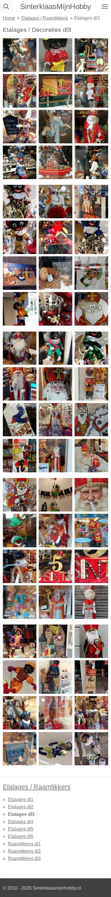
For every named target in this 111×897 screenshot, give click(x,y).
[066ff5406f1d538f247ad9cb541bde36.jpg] (20, 566)
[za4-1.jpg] (55, 237)
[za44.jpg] (91, 309)
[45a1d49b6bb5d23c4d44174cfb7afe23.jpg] (20, 530)
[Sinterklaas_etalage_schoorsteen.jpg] (91, 677)
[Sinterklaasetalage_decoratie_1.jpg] (20, 748)
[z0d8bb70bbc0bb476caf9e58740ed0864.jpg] (91, 455)
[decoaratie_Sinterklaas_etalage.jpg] (91, 748)
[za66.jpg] (55, 348)
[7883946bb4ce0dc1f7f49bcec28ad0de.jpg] (55, 602)
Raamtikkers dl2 (24, 851)
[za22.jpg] (20, 309)
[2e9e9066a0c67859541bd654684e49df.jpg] (55, 91)
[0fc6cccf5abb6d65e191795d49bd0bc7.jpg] (20, 91)
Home (9, 17)
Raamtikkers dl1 (24, 843)
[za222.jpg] (20, 420)
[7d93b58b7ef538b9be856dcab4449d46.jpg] (91, 495)
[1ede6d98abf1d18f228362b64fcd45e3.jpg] (20, 455)
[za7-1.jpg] (20, 273)
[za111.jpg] (91, 384)
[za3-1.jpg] (20, 237)
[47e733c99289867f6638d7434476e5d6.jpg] (91, 530)
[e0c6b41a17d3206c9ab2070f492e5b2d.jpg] (20, 495)
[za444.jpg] (91, 420)
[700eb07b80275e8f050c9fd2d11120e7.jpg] (55, 126)
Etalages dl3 (87, 17)
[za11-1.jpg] (91, 273)
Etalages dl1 (20, 799)
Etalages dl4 (20, 821)
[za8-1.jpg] (55, 273)
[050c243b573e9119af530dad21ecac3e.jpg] (20, 126)
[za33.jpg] (55, 309)
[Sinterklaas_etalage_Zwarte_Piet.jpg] (20, 201)
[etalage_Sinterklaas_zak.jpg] (55, 641)
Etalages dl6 (20, 836)
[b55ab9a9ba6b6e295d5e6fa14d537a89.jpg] (20, 55)
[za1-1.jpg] (91, 201)
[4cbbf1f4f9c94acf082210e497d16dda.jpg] (55, 55)
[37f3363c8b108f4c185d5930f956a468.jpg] (91, 91)
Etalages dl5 (20, 828)
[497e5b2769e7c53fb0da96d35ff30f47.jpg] (55, 530)
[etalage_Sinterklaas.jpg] (20, 641)
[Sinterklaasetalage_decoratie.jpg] (91, 713)
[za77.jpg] (91, 348)
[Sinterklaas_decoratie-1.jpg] (91, 641)
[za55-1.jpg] (20, 348)
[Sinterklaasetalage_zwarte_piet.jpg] (55, 748)
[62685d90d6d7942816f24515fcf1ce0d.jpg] (20, 602)
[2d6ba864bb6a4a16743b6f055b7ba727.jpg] (55, 455)
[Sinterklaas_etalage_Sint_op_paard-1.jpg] (20, 713)
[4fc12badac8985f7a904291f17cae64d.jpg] (91, 566)
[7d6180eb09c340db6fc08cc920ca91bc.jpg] (91, 55)
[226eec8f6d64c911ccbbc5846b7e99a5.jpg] (55, 566)
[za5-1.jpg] (91, 237)
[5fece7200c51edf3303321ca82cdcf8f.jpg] (91, 126)
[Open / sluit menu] (104, 6)
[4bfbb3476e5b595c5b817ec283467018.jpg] (91, 602)
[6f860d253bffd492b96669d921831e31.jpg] (55, 495)
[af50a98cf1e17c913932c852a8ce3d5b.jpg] (91, 162)
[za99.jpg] (55, 384)
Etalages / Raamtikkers (44, 17)
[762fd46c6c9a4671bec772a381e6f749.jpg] (20, 162)
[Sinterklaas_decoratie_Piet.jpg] (20, 677)
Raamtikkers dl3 (24, 858)
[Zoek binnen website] (6, 6)
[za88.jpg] (20, 384)
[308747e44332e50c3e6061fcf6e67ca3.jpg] (55, 162)
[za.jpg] (55, 201)
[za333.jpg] (55, 420)
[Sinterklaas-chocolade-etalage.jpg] (55, 713)
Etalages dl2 (20, 806)
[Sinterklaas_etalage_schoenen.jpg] (55, 677)
